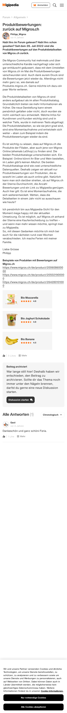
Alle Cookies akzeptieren (33, 706)
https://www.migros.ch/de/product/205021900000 (33, 276)
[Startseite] (11, 5)
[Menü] (61, 5)
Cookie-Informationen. (52, 691)
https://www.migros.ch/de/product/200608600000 (33, 269)
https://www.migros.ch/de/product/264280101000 (33, 284)
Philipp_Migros (18, 34)
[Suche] (55, 5)
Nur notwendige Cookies (33, 697)
